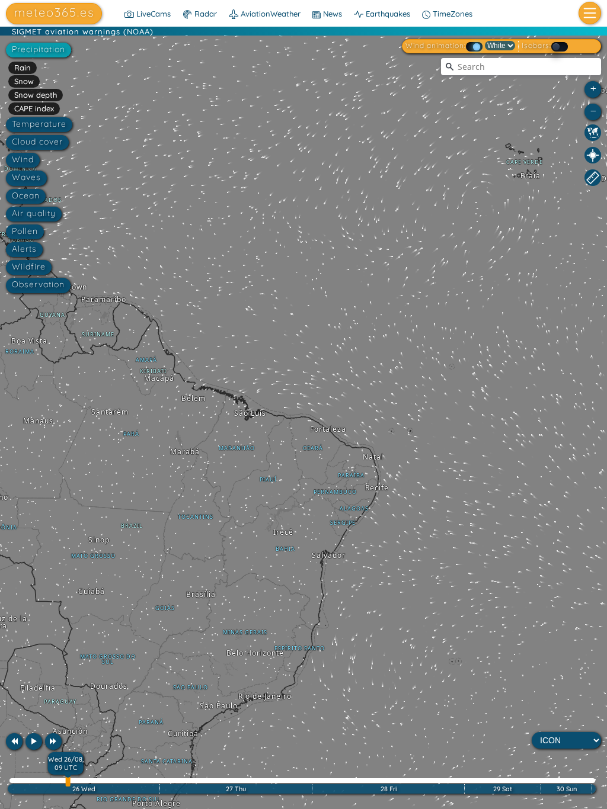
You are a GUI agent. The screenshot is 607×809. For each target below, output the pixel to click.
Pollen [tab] (25, 231)
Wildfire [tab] (29, 266)
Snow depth (35, 94)
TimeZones (451, 13)
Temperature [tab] (39, 123)
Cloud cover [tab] (37, 141)
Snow (24, 81)
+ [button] (593, 88)
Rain (22, 67)
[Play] (33, 741)
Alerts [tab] (24, 248)
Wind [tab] (23, 159)
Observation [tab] (38, 284)
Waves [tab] (26, 177)
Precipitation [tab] (38, 49)
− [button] (593, 110)
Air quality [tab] (34, 213)
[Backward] (14, 741)
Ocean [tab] (26, 195)
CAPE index (34, 108)
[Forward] (53, 741)
